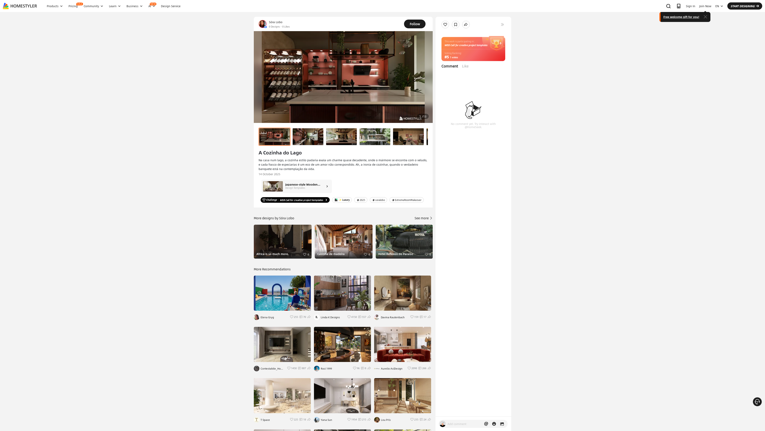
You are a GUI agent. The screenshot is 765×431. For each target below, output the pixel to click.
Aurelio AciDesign (391, 369)
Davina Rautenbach (393, 317)
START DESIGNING (743, 6)
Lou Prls (386, 420)
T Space (265, 420)
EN (717, 6)
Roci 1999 (326, 369)
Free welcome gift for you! (681, 17)
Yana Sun (326, 420)
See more (422, 218)
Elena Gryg (267, 317)
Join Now (705, 6)
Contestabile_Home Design (273, 369)
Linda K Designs (330, 317)
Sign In (690, 6)
